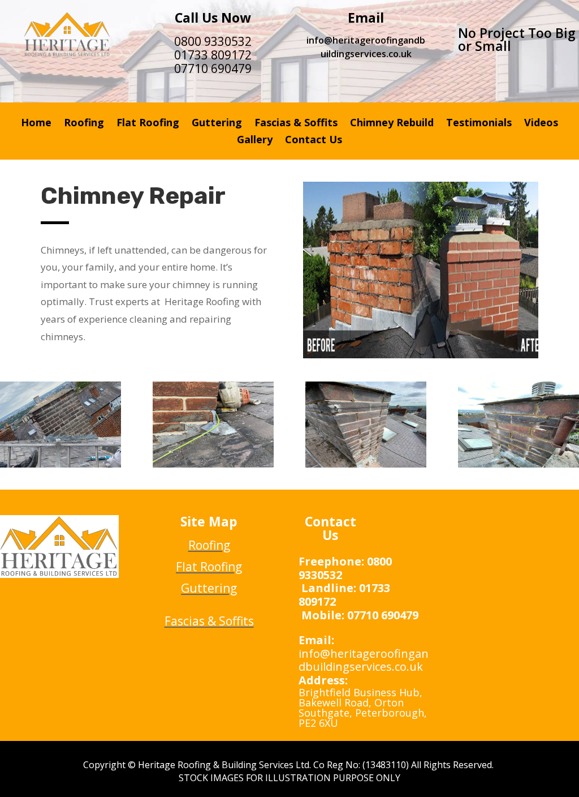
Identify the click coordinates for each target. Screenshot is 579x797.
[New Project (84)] (213, 464)
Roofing (84, 123)
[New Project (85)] (60, 464)
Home (36, 123)
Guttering (217, 123)
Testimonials (479, 123)
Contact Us (313, 140)
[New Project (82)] (365, 464)
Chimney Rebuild (392, 123)
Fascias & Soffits (296, 123)
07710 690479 (213, 68)
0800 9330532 (213, 41)
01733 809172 (213, 55)
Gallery (255, 140)
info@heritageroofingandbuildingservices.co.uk (365, 47)
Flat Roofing (147, 123)
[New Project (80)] (518, 464)
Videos (541, 123)
